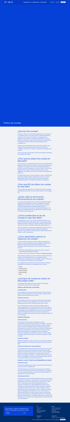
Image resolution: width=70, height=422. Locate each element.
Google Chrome (23, 268)
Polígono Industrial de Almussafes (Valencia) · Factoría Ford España (58, 418)
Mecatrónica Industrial (41, 410)
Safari (20, 274)
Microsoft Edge (23, 272)
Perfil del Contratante (56, 409)
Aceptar (63, 419)
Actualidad (39, 412)
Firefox (20, 266)
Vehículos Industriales (41, 411)
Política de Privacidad (56, 412)
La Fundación (39, 407)
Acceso (57, 2)
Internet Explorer (23, 270)
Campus (52, 2)
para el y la (35, 2)
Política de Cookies (47, 253)
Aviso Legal (54, 410)
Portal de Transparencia (56, 407)
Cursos (38, 409)
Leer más (57, 419)
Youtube (38, 417)
